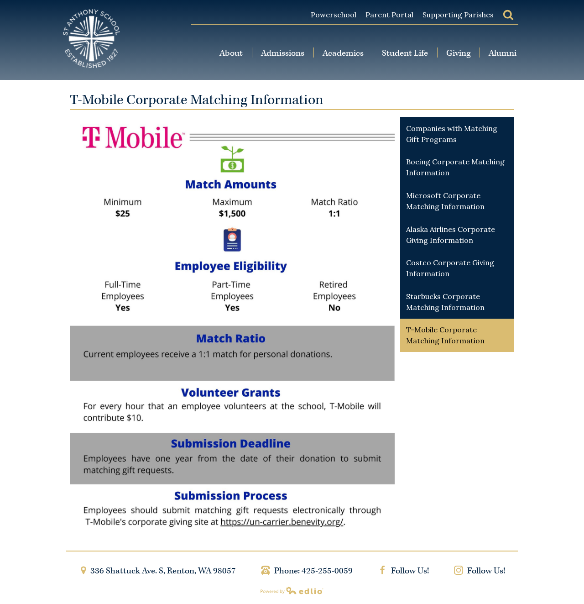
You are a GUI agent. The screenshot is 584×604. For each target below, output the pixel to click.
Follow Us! (409, 571)
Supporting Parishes (458, 14)
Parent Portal (389, 14)
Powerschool (333, 14)
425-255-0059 (327, 571)
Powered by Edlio (292, 590)
